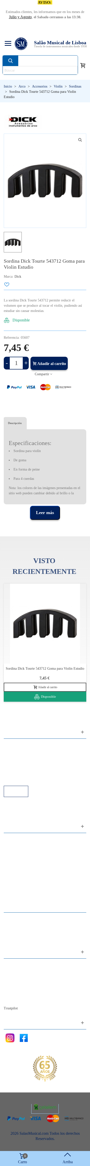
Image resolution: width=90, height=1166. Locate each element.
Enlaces (15, 752)
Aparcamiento (20, 772)
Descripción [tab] (15, 423)
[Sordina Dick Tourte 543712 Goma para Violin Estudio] (80, 140)
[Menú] (7, 44)
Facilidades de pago (24, 779)
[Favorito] (7, 284)
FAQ (13, 745)
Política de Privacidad (26, 758)
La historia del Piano (25, 992)
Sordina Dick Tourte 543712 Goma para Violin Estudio (45, 668)
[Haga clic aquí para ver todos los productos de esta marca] (23, 122)
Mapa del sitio (20, 972)
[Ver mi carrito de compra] (83, 65)
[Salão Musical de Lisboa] (21, 43)
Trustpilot (11, 1008)
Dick (17, 276)
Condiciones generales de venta (33, 765)
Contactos (16, 965)
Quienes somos (21, 978)
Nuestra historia (21, 985)
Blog (12, 999)
